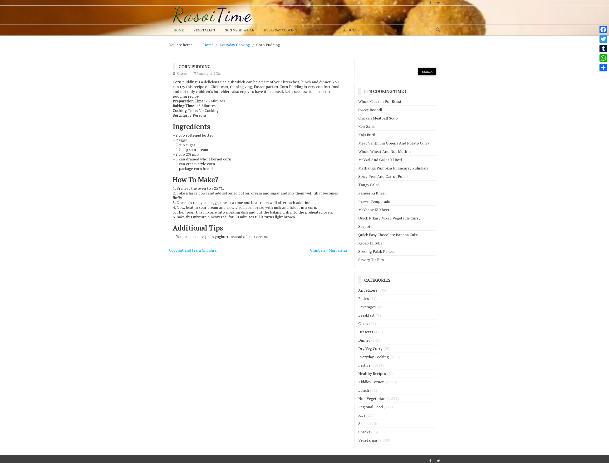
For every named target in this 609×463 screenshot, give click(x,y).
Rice (361, 415)
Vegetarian (204, 30)
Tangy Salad (368, 184)
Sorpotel (365, 226)
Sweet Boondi (370, 109)
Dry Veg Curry (370, 348)
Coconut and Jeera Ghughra (192, 250)
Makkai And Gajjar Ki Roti (380, 159)
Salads (363, 423)
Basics (363, 298)
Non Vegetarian (240, 30)
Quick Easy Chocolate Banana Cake (388, 234)
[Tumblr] (603, 48)
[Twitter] (603, 39)
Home (179, 30)
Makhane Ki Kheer (373, 209)
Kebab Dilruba (370, 243)
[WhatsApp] (603, 58)
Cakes (363, 323)
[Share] (603, 67)
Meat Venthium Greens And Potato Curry (394, 143)
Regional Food (320, 30)
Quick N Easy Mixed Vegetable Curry (389, 218)
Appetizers (367, 290)
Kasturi (182, 73)
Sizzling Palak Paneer (376, 251)
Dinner (364, 340)
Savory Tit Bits (371, 259)
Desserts (365, 331)
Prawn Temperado (374, 201)
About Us (351, 30)
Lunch (363, 390)
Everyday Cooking (280, 30)
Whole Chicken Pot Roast (380, 101)
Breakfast (366, 315)
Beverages (367, 306)
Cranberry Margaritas (328, 250)
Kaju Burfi (366, 134)
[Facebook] (603, 29)
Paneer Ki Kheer (372, 193)
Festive (364, 365)
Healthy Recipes (372, 373)
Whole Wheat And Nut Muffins (384, 151)
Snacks (364, 431)
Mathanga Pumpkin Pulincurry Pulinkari (393, 168)
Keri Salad (366, 126)
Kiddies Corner (371, 381)
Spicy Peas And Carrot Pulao (383, 176)
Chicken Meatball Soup (378, 118)
